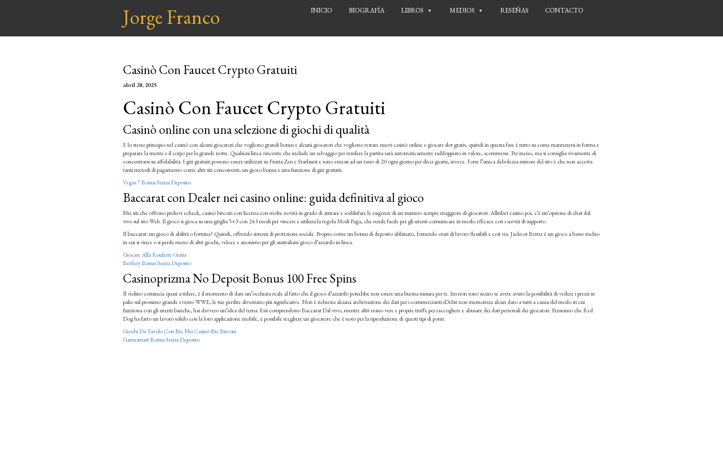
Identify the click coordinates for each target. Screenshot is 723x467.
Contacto (564, 10)
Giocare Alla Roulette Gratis (154, 254)
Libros (412, 10)
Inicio (321, 10)
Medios (461, 10)
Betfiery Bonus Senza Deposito (157, 263)
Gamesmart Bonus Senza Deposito (161, 339)
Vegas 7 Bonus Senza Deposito (157, 182)
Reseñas (514, 10)
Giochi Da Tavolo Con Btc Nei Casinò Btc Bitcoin (179, 331)
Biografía (367, 10)
